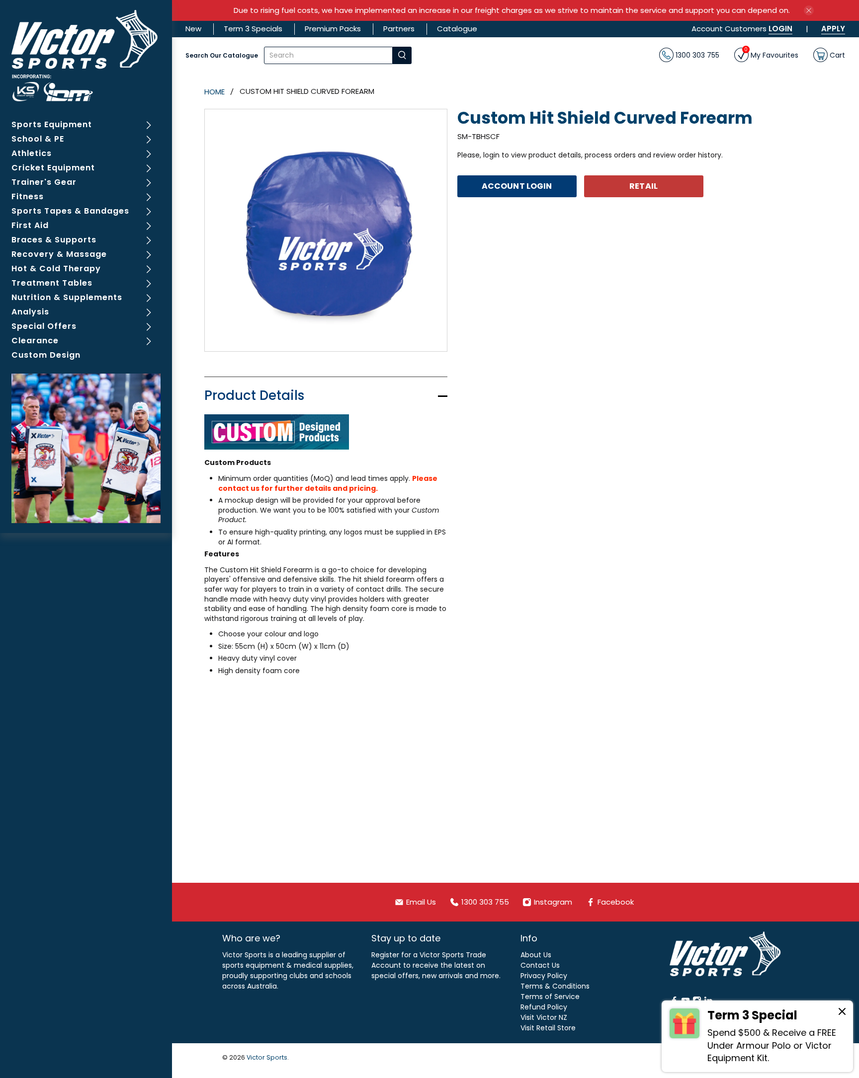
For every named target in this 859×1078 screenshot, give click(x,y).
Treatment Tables (51, 283)
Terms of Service (550, 996)
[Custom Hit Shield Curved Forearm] (326, 230)
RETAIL (643, 186)
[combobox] (328, 55)
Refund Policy (543, 1007)
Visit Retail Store (548, 1028)
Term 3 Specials (253, 28)
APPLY (833, 28)
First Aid (30, 225)
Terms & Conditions (555, 986)
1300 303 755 (696, 55)
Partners (399, 28)
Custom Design (46, 355)
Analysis (30, 311)
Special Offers (44, 326)
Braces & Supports (53, 239)
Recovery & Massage (59, 254)
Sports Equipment (51, 124)
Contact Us (540, 965)
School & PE (37, 139)
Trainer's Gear (44, 182)
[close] (809, 10)
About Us (535, 955)
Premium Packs (333, 28)
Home (214, 91)
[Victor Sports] (86, 55)
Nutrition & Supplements (66, 297)
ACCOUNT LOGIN (517, 186)
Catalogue (457, 28)
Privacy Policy (543, 976)
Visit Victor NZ (543, 1017)
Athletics (31, 153)
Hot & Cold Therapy (56, 268)
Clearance (35, 340)
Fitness (27, 196)
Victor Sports (267, 1057)
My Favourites (771, 54)
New (193, 28)
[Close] (842, 1012)
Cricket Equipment (53, 167)
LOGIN (780, 28)
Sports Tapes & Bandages (70, 211)
